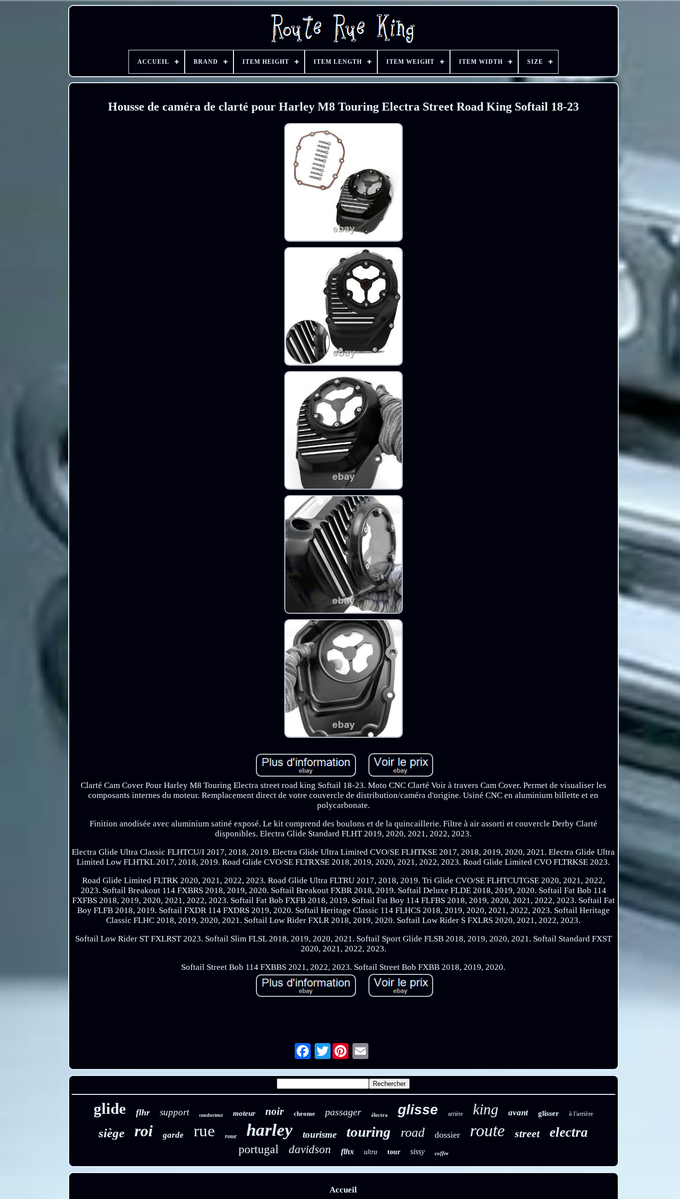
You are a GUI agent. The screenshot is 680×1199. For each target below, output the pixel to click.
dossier (447, 1135)
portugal (258, 1149)
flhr (143, 1112)
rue (204, 1131)
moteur (244, 1113)
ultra (370, 1152)
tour (393, 1152)
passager (343, 1111)
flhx (347, 1151)
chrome (304, 1113)
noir (274, 1111)
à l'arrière (581, 1113)
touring (368, 1132)
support (174, 1112)
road (413, 1132)
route (487, 1130)
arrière (455, 1113)
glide (110, 1108)
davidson (310, 1149)
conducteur (211, 1115)
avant (518, 1112)
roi (143, 1131)
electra (569, 1132)
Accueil (343, 1190)
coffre (442, 1153)
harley (269, 1130)
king (485, 1109)
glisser (548, 1113)
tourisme (320, 1134)
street (527, 1133)
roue (230, 1136)
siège (111, 1133)
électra (379, 1115)
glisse (418, 1109)
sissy (417, 1151)
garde (173, 1135)
